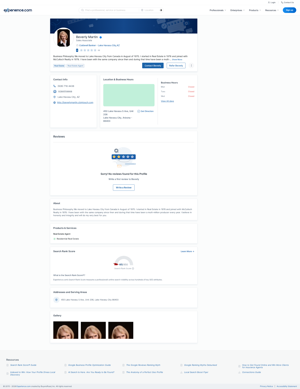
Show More (177, 59)
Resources (270, 10)
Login (273, 2)
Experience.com (24, 386)
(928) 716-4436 (66, 86)
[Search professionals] (160, 10)
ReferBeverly (176, 65)
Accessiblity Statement (287, 386)
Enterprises (236, 10)
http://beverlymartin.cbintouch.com (75, 102)
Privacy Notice (266, 386)
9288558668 (65, 91)
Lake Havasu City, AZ (69, 97)
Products (253, 10)
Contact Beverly (153, 65)
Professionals (217, 10)
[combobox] (110, 10)
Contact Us (289, 2)
